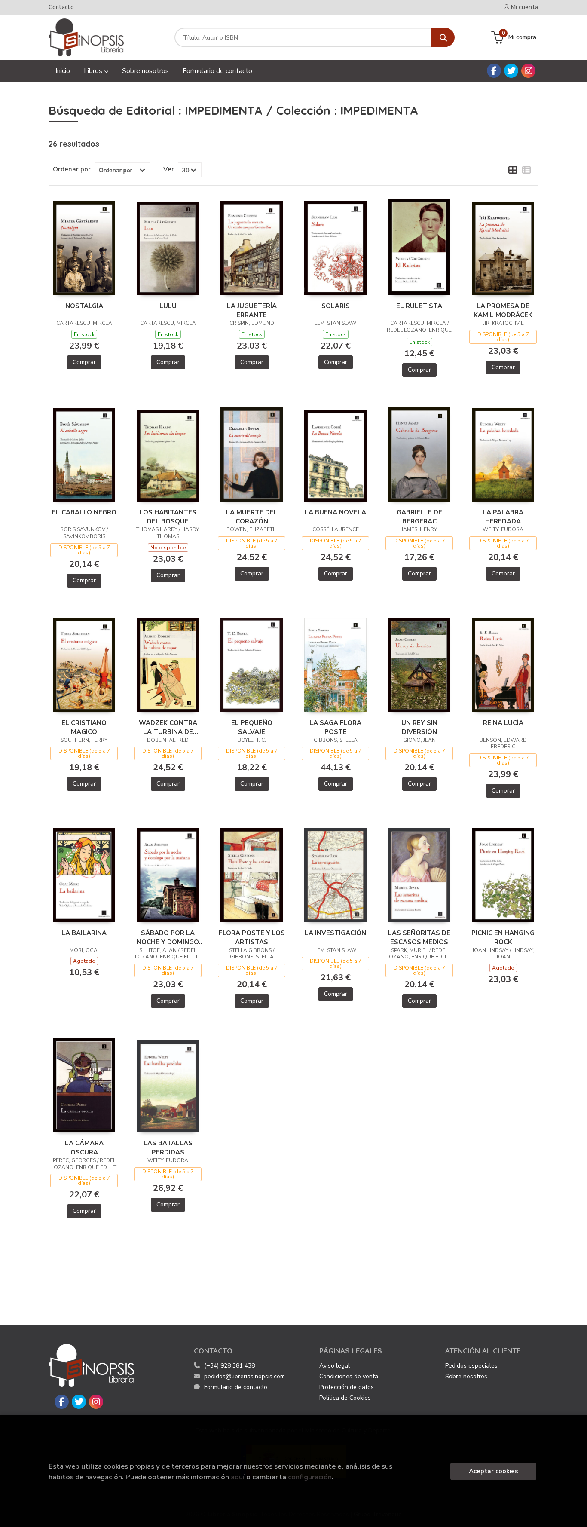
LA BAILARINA (84, 933)
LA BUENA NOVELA (335, 512)
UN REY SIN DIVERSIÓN (419, 727)
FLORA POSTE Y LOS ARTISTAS (252, 937)
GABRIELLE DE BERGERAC (419, 516)
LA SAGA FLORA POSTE (335, 727)
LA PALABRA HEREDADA (503, 516)
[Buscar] (443, 37)
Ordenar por (72, 169)
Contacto (61, 7)
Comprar (84, 362)
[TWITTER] (511, 71)
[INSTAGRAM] (528, 71)
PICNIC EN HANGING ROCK (503, 937)
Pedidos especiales (471, 1366)
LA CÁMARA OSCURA (84, 1147)
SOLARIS (335, 306)
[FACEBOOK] (494, 71)
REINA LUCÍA (503, 723)
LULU (168, 306)
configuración (310, 1477)
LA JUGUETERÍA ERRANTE (252, 310)
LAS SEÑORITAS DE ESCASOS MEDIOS (419, 937)
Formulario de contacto (235, 1387)
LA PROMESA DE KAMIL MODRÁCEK (503, 310)
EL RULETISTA (419, 306)
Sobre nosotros (466, 1376)
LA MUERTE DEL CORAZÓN (252, 516)
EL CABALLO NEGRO (84, 512)
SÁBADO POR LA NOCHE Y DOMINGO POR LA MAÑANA (168, 937)
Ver (168, 169)
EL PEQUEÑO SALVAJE (251, 727)
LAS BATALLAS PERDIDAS (168, 1147)
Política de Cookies (345, 1398)
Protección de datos (346, 1387)
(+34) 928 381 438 (229, 1366)
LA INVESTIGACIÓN (335, 933)
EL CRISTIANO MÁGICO (84, 727)
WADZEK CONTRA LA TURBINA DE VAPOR (168, 727)
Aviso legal (334, 1366)
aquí (238, 1477)
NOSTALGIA (84, 306)
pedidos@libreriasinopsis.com (244, 1376)
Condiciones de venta (348, 1376)
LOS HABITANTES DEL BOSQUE (168, 516)
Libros (94, 71)
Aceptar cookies (493, 1471)
